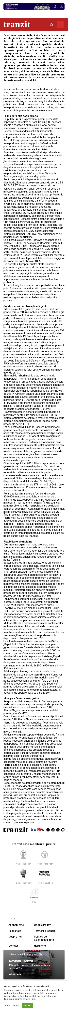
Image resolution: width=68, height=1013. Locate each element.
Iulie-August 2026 (33, 954)
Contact (13, 945)
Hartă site (40, 945)
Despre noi (15, 936)
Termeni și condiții (45, 930)
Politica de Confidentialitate (44, 938)
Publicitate (14, 930)
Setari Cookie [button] (12, 1005)
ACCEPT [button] (27, 1005)
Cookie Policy (42, 925)
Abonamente (16, 925)
